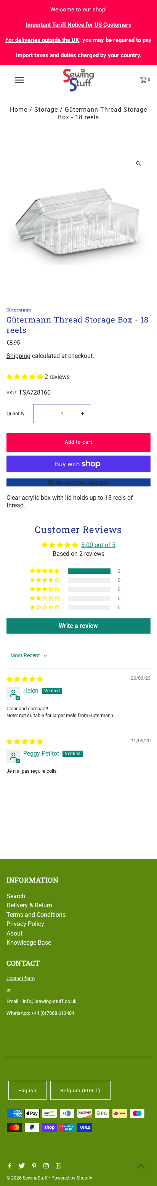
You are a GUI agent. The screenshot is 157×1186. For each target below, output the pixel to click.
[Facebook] (8, 1166)
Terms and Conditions (36, 914)
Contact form (20, 978)
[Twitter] (20, 1166)
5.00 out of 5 (98, 545)
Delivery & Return (29, 905)
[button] (25, 376)
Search (15, 896)
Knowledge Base (28, 942)
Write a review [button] (78, 625)
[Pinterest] (33, 1166)
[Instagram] (45, 1166)
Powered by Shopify (71, 1178)
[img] (24, 679)
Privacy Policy (25, 924)
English (27, 1090)
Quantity (15, 413)
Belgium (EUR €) (80, 1090)
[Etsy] (57, 1166)
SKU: (11, 392)
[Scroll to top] (140, 1166)
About (14, 933)
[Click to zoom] (138, 163)
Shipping (18, 355)
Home (18, 109)
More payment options (78, 482)
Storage (46, 109)
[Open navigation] (20, 80)
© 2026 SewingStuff (27, 1178)
